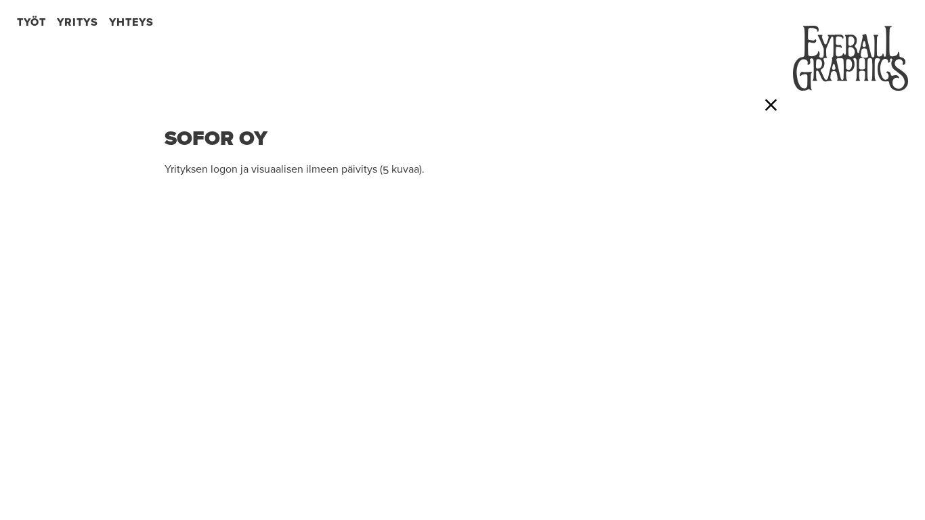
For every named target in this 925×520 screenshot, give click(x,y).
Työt (31, 22)
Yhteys (131, 22)
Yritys (77, 22)
